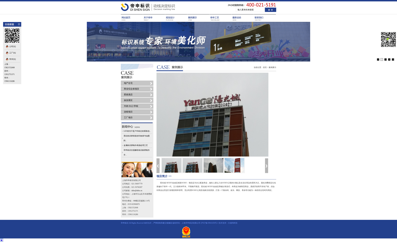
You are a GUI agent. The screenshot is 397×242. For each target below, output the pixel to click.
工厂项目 (128, 117)
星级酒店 (128, 94)
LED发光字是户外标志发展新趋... (137, 131)
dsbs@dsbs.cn (137, 190)
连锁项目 (128, 112)
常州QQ (12, 59)
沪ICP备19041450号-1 (209, 223)
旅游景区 (128, 100)
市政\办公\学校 (131, 106)
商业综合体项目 (131, 89)
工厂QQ (12, 53)
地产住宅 (128, 83)
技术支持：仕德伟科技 (228, 223)
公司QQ (12, 46)
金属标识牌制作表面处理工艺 (136, 145)
